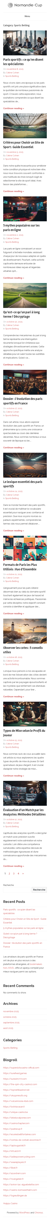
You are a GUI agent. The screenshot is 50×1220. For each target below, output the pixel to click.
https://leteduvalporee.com (17, 1117)
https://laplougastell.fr (14, 1145)
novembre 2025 (11, 1011)
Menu (27, 16)
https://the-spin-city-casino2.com (20, 1084)
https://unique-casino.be (15, 1112)
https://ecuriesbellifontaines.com (19, 1134)
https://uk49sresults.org (15, 1095)
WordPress (24, 1212)
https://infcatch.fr (12, 1151)
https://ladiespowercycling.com (19, 1156)
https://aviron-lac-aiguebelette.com (21, 1184)
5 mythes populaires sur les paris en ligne (23, 928)
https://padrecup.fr (12, 1129)
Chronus (39, 1212)
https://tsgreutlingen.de (15, 1195)
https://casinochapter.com (16, 1123)
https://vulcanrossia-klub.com (18, 1101)
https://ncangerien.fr (13, 1179)
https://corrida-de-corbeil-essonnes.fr (22, 1140)
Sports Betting (12, 76)
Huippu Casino (10, 1203)
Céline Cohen (12, 72)
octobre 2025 (10, 1017)
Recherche (8, 885)
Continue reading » (13, 108)
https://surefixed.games (15, 1073)
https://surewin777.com (15, 1079)
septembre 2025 (11, 1022)
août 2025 (8, 1028)
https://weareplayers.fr (14, 1162)
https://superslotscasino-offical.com (21, 1067)
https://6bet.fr (10, 1168)
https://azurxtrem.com (14, 1173)
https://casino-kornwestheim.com (20, 1190)
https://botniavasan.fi (14, 1106)
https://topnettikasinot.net (16, 1090)
